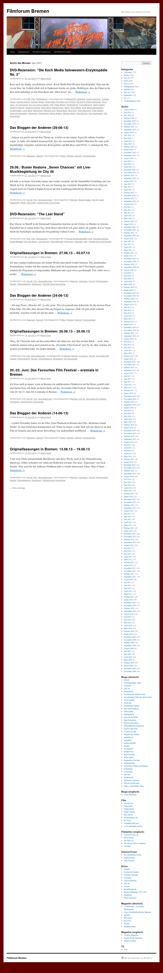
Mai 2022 (127, 212)
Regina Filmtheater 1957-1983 (135, 892)
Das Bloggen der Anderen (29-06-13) (39, 127)
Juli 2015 (127, 445)
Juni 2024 (127, 161)
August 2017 (129, 373)
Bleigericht (71, 99)
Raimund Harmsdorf (18, 113)
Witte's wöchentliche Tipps (134, 786)
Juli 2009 (127, 651)
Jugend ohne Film (130, 728)
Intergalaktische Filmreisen (134, 725)
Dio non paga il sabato (39, 104)
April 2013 (128, 522)
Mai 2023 (127, 187)
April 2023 (128, 189)
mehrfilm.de (128, 737)
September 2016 (130, 404)
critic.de (127, 688)
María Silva (38, 110)
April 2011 (128, 591)
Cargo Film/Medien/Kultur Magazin (137, 912)
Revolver (127, 920)
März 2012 (128, 559)
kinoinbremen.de (130, 889)
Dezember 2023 (130, 169)
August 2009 (129, 648)
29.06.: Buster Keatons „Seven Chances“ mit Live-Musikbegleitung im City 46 (50, 169)
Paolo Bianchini (84, 110)
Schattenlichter (129, 763)
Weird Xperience (130, 897)
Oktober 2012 (129, 539)
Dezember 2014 (130, 465)
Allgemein (30, 155)
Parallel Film (128, 751)
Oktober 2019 (129, 298)
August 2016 (129, 407)
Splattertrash (128, 777)
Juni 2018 (127, 344)
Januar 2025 (128, 149)
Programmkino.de (130, 817)
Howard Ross (58, 107)
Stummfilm (31, 202)
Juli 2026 (127, 112)
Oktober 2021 (129, 232)
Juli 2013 (127, 513)
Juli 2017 (127, 376)
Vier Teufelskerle (95, 113)
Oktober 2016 (129, 402)
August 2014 (129, 476)
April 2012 (128, 556)
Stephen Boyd (69, 113)
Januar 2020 (128, 290)
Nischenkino (128, 748)
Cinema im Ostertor (131, 872)
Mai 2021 (127, 244)
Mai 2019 (127, 313)
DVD (28, 99)
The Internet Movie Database (135, 843)
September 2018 (130, 336)
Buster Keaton (85, 199)
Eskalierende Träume (131, 705)
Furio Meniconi (85, 104)
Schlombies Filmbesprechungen (136, 766)
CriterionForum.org (131, 834)
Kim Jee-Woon (30, 241)
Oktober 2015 (129, 436)
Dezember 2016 (130, 396)
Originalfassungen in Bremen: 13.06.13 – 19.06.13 (50, 449)
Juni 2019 (127, 310)
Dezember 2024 (130, 152)
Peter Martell (97, 110)
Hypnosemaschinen (131, 723)
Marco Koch (46, 78)
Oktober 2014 (129, 470)
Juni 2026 (127, 115)
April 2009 (128, 657)
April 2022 (128, 215)
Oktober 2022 (129, 198)
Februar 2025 (129, 146)
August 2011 (129, 579)
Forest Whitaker (16, 241)
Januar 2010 (128, 634)
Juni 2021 (127, 241)
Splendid (78, 241)
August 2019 (129, 304)
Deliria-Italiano (129, 857)
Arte (125, 949)
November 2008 (130, 671)
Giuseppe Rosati (32, 107)
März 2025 (128, 144)
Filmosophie (128, 711)
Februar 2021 (129, 252)
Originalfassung (24, 284)
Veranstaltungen (45, 199)
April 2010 (128, 625)
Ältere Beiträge (17, 487)
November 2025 (130, 123)
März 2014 (128, 490)
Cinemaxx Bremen (131, 874)
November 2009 (130, 639)
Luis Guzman (43, 241)
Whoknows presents (131, 780)
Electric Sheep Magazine (133, 938)
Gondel (13, 284)
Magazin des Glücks (131, 734)
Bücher (126, 75)
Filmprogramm (102, 281)
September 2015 (130, 439)
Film (33, 99)
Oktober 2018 (129, 333)
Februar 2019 (129, 321)
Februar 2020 (129, 287)
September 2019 (130, 301)
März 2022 (128, 218)
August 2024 (129, 158)
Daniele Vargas (37, 101)
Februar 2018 (129, 356)
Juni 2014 (127, 482)
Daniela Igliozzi (23, 101)
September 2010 (130, 611)
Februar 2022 (129, 221)
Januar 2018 (128, 359)
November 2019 (130, 295)
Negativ (127, 745)
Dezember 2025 (130, 121)
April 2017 (128, 384)
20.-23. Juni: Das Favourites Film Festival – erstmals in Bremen (54, 372)
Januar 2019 (128, 324)
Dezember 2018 (130, 327)
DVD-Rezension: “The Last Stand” (37, 213)
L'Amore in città (130, 731)
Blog (63, 155)
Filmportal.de (129, 809)
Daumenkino (129, 691)
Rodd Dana (44, 113)
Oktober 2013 (129, 505)
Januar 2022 (128, 224)
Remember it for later (132, 760)
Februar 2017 (129, 390)
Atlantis (67, 355)
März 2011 (128, 594)
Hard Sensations (130, 720)
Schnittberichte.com (131, 823)
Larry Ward (27, 110)
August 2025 (129, 132)
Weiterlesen (82, 91)
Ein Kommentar (70, 358)
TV (125, 98)
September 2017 (130, 370)
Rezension (33, 113)
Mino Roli (72, 110)
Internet (39, 155)
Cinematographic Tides (132, 682)
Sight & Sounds (130, 940)
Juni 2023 (127, 184)
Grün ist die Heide (131, 717)
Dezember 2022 (130, 195)
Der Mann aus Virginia (66, 101)
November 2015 (130, 433)
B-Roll (126, 680)
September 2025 (130, 129)
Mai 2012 (127, 553)
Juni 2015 (127, 447)
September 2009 (130, 645)
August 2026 (129, 109)
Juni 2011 (127, 585)
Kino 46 (127, 92)
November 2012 (130, 536)
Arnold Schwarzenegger (77, 238)
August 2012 (129, 545)
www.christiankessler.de (133, 826)
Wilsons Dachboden (131, 783)
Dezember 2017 (130, 361)
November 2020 (130, 261)
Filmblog (70, 155)
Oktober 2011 (129, 573)
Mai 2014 (127, 485)
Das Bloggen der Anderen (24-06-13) (39, 295)
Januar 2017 (128, 393)
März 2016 (128, 422)
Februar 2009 (129, 662)
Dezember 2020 (130, 258)
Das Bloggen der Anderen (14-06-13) (39, 413)
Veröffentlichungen (62, 51)
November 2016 (130, 399)
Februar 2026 (129, 118)
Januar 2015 (128, 462)
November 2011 (130, 571)
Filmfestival (15, 401)
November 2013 (130, 502)
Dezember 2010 (130, 602)
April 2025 (128, 141)
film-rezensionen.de (131, 708)
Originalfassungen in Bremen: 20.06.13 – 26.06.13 (50, 331)
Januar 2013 (128, 530)
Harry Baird (46, 107)
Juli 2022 (127, 207)
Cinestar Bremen (130, 880)
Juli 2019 (127, 307)
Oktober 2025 (129, 126)
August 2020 (129, 270)
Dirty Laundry (129, 700)
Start (12, 51)
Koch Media (76, 107)
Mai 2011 (127, 588)
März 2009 (128, 659)
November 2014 (130, 467)
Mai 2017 (127, 381)
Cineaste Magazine (131, 935)
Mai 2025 (127, 138)
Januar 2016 (128, 427)
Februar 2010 (129, 631)
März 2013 (128, 525)
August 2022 (129, 204)
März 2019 (128, 318)
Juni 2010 (127, 619)
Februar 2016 (129, 424)
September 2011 (130, 576)
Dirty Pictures (129, 860)
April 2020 (128, 281)
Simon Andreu (56, 113)
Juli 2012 (127, 548)
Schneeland (128, 768)
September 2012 (130, 542)
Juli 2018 (127, 341)
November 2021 (130, 230)
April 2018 (128, 350)
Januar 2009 (128, 665)
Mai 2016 (127, 416)
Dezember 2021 (130, 227)
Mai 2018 (127, 347)
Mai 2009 (127, 654)
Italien (67, 107)
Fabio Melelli (60, 104)
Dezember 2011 (130, 568)
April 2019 (128, 316)
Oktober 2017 (129, 367)
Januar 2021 (128, 255)
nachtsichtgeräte (130, 743)
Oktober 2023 (129, 175)
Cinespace (127, 877)
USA (85, 241)
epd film (127, 915)
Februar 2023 (129, 192)
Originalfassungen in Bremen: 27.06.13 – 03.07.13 (50, 252)
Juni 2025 (127, 135)
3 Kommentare (89, 155)
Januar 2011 (128, 599)
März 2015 (128, 456)
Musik (23, 202)
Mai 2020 (127, 278)
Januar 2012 (128, 565)
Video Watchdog (130, 794)
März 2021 (128, 250)
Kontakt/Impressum (42, 51)
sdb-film (127, 774)
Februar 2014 (129, 493)
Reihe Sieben (129, 757)
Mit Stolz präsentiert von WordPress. (138, 958)
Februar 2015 (129, 459)
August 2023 (129, 181)
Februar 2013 (129, 528)
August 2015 (129, 442)
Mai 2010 (127, 622)
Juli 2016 (127, 410)
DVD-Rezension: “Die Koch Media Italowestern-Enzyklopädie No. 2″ (58, 72)
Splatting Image (130, 926)
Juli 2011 (127, 582)
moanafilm (128, 740)
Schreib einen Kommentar (48, 202)
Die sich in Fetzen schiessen (89, 101)
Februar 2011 (129, 596)
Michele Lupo (50, 110)
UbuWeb (127, 846)
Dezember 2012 (130, 533)
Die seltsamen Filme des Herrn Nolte (138, 697)
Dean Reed (50, 101)
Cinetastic (127, 685)
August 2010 (129, 614)
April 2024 (128, 166)
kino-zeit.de (128, 814)
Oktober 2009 (129, 642)
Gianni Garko (99, 104)
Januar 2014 (128, 496)
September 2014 (130, 473)
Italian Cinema (129, 811)
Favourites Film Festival (96, 398)
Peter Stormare (56, 241)
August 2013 (129, 510)
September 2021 (130, 235)
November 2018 (130, 330)
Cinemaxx (83, 281)
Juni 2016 (127, 413)
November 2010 (130, 605)
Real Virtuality (129, 754)
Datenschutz (23, 51)
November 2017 (130, 364)
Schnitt (126, 923)
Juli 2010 (127, 616)
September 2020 (130, 267)
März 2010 (128, 628)
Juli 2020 (127, 273)
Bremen (74, 199)
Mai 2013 (127, 519)
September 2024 (130, 155)
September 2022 (130, 201)
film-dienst (128, 917)
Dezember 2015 (130, 430)
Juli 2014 (127, 479)
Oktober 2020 (129, 264)
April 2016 (128, 419)
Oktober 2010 (129, 608)
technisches (128, 95)
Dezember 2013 (130, 499)
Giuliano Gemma (17, 107)
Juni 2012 (127, 551)
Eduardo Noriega (100, 238)
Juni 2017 (127, 379)
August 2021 (129, 238)
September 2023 (130, 178)
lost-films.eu (128, 840)
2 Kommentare (89, 319)
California (81, 99)
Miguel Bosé (62, 110)
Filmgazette (128, 806)
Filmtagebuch (42, 99)
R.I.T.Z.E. (127, 820)
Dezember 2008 (130, 668)
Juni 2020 (127, 275)
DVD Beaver (129, 837)
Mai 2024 (127, 164)
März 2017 (128, 387)
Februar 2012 (129, 562)
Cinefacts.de (128, 803)
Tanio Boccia (81, 113)
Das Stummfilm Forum (132, 854)
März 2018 (128, 353)
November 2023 (130, 172)
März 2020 (128, 284)
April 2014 (128, 487)
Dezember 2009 (130, 637)
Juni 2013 (127, 516)
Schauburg (36, 284)
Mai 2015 (127, 450)
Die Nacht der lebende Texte (134, 694)
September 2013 (130, 508)
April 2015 (128, 453)
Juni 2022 (127, 209)
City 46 (29, 199)
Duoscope (127, 702)
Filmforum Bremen (28, 10)
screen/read (128, 771)
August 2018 (129, 338)
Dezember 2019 (130, 293)
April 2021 (128, 247)
